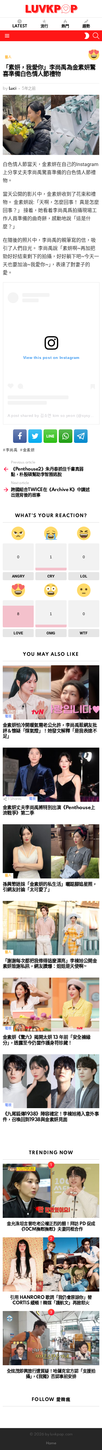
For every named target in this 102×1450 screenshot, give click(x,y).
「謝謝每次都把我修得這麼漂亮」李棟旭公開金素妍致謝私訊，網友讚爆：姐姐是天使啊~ (50, 963)
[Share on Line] (50, 436)
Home (51, 1443)
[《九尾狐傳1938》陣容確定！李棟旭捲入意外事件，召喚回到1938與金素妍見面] (51, 1081)
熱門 (65, 26)
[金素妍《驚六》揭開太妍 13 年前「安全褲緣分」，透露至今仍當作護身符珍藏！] (51, 1005)
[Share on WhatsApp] (65, 436)
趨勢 (86, 26)
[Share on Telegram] (81, 436)
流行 (44, 26)
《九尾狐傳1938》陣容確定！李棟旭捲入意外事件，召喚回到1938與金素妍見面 (51, 1116)
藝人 (8, 875)
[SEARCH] (96, 35)
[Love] (93, 54)
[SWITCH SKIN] (87, 35)
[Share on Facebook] (20, 436)
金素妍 (29, 450)
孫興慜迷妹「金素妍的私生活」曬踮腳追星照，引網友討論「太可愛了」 (50, 887)
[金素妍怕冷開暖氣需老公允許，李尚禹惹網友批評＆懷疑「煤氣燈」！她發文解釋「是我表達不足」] (51, 692)
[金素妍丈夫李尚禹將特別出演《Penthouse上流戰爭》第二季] (51, 775)
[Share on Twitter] (35, 436)
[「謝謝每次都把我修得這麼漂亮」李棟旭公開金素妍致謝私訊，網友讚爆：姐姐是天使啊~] (51, 928)
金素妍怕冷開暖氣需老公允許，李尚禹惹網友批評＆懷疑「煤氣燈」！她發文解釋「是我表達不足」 (50, 731)
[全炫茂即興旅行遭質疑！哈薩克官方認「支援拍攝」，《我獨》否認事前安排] (51, 1338)
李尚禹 (12, 450)
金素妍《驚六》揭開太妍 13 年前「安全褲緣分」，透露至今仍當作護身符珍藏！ (47, 1040)
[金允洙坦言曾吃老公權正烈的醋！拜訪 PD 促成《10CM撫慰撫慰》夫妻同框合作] (51, 1191)
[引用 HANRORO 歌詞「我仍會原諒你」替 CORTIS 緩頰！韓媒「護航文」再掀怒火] (51, 1264)
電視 (8, 716)
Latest (19, 26)
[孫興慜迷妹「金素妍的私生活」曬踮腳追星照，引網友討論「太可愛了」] (51, 851)
